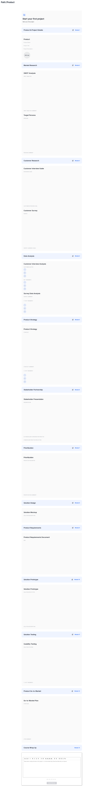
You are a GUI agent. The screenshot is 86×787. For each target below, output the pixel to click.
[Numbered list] (54, 758)
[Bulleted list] (56, 758)
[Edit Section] (73, 30)
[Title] (46, 758)
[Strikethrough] (38, 758)
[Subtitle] (48, 758)
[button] (27, 758)
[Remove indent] (59, 758)
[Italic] (35, 758)
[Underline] (36, 758)
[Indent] (61, 758)
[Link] (65, 758)
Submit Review (51, 783)
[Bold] (33, 758)
